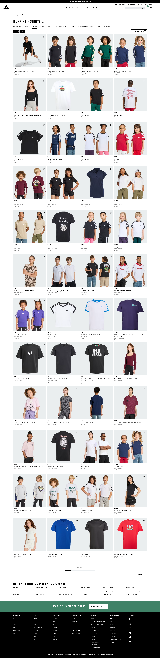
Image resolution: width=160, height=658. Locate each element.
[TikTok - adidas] (138, 637)
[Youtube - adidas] (138, 642)
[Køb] (6, 7)
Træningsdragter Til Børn (43, 594)
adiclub (146, 4)
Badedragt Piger (108, 594)
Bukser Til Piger (85, 591)
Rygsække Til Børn (41, 587)
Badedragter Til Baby (87, 594)
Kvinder (71, 8)
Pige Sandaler (62, 587)
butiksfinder (118, 4)
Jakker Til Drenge (108, 587)
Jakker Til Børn (130, 587)
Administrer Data (62, 654)
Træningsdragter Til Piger (133, 591)
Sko (83, 8)
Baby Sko (16, 594)
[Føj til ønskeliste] (43, 37)
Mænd (65, 8)
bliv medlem (140, 4)
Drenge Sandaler (63, 591)
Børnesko (16, 591)
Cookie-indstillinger (51, 654)
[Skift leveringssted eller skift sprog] (155, 4)
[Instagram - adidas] (138, 624)
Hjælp (123, 4)
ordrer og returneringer (131, 4)
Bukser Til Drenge (41, 591)
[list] (80, 27)
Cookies (69, 654)
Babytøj (15, 587)
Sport (88, 8)
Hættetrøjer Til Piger (132, 594)
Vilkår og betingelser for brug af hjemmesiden (93, 654)
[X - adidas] (138, 628)
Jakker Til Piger (85, 587)
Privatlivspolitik (76, 654)
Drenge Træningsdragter (110, 591)
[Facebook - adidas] (138, 619)
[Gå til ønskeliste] (151, 8)
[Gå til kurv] (155, 8)
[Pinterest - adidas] (138, 633)
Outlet (95, 8)
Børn (78, 8)
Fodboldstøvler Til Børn (65, 594)
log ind (150, 4)
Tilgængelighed (109, 654)
